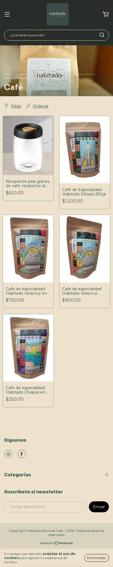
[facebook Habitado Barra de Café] (22, 454)
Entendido (96, 558)
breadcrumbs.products (78, 74)
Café (56, 74)
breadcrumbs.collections (32, 74)
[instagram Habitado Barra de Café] (8, 454)
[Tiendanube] (56, 544)
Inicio (8, 74)
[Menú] (7, 14)
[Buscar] (102, 35)
